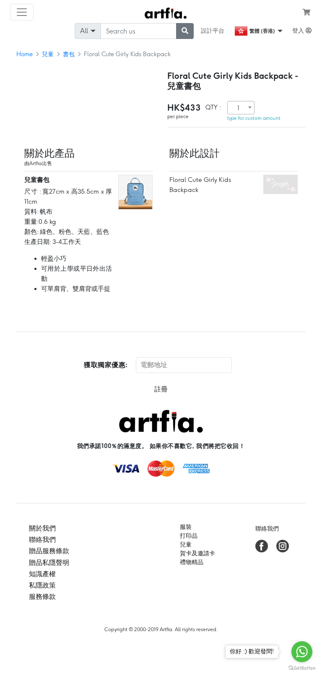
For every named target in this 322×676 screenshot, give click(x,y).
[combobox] (240, 107)
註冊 (161, 389)
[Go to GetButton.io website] (301, 667)
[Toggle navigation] (22, 12)
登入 (299, 30)
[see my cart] (306, 12)
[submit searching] (185, 31)
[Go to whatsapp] (301, 651)
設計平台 (212, 30)
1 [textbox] (238, 108)
